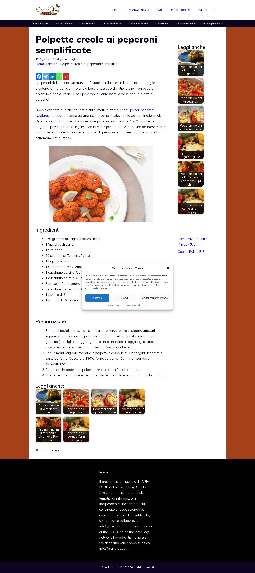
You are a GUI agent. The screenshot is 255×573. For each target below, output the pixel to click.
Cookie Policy (113, 305)
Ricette (117, 10)
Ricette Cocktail (180, 10)
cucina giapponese (213, 23)
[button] (168, 268)
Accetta (97, 297)
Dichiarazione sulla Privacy (135, 305)
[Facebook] (39, 76)
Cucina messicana (111, 23)
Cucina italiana (139, 10)
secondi (54, 450)
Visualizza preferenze (155, 297)
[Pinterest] (66, 76)
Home (40, 64)
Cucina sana (162, 23)
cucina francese (64, 23)
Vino (159, 10)
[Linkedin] (52, 76)
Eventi (202, 10)
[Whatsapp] (59, 76)
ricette (52, 64)
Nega (124, 297)
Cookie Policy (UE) (191, 251)
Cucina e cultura (40, 23)
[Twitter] (46, 76)
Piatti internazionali (186, 23)
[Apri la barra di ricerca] (214, 10)
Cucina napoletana (138, 23)
